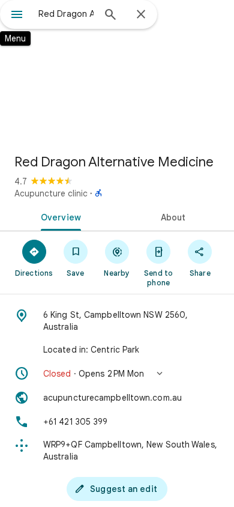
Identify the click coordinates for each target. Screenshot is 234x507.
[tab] (58, 216)
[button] (117, 374)
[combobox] (66, 14)
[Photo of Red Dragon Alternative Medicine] (117, 72)
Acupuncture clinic (51, 193)
